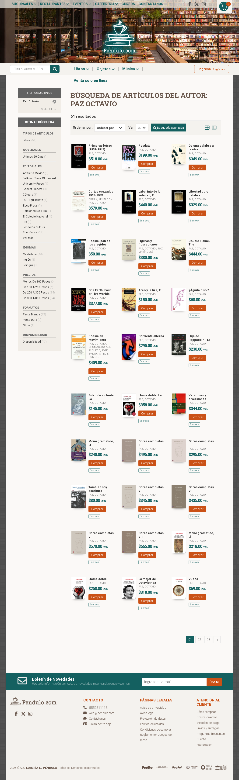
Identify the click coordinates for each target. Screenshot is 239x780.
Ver (131, 127)
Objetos (104, 69)
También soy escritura (97, 489)
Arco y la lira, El (150, 290)
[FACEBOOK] (189, 4)
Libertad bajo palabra (198, 193)
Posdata (144, 145)
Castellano (33, 254)
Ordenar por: (83, 127)
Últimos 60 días (35, 156)
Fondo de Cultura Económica (34, 230)
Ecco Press (32, 205)
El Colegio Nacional (37, 216)
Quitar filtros (48, 109)
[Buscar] (55, 69)
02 (199, 640)
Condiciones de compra (155, 729)
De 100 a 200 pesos (38, 287)
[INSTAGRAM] (203, 4)
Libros (80, 69)
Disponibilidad (35, 341)
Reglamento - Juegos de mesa (156, 737)
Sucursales (23, 4)
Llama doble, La (150, 395)
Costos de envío (207, 717)
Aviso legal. (147, 713)
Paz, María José (150, 250)
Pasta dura (32, 319)
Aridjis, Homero (98, 355)
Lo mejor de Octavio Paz (147, 580)
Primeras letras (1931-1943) (100, 147)
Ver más (28, 238)
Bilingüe (30, 265)
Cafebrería (105, 4)
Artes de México (35, 173)
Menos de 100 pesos (39, 281)
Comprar (97, 167)
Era (27, 222)
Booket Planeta (35, 189)
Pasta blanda (34, 314)
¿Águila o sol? (199, 290)
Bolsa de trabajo (100, 724)
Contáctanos (151, 4)
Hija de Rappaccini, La (200, 338)
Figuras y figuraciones (148, 242)
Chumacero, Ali (99, 347)
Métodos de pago (208, 723)
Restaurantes (53, 4)
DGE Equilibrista (35, 200)
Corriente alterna (151, 336)
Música (129, 69)
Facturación (204, 744)
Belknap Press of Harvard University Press (39, 181)
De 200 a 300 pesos (39, 292)
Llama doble (97, 579)
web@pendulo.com (101, 713)
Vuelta (193, 579)
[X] (196, 4)
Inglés (29, 259)
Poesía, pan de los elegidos (99, 242)
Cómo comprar (206, 712)
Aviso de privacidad (153, 707)
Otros (28, 325)
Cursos (128, 4)
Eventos (80, 4)
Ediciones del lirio (37, 211)
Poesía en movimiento (97, 338)
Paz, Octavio (97, 153)
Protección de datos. (153, 718)
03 (208, 640)
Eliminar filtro (54, 102)
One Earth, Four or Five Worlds (99, 292)
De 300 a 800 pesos (39, 298)
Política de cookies (152, 724)
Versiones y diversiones (197, 397)
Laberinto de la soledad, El (149, 193)
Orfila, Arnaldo (99, 199)
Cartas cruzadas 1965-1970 (100, 193)
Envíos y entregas (208, 728)
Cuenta (201, 739)
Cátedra (30, 194)
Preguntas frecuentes (211, 733)
